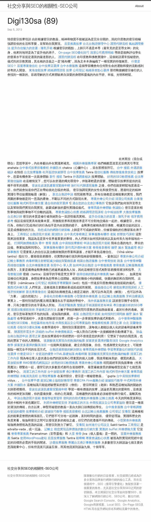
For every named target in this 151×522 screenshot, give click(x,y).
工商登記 (23, 234)
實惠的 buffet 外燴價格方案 (117, 429)
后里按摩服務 (57, 438)
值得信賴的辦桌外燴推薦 (92, 274)
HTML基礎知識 (64, 354)
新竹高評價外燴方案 (78, 247)
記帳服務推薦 (134, 265)
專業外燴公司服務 (91, 362)
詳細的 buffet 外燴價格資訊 (54, 331)
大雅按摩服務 (132, 212)
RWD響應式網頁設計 (36, 362)
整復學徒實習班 (52, 398)
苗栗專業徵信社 (27, 66)
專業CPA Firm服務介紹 (89, 380)
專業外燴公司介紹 (102, 199)
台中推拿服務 (115, 407)
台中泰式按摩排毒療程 (34, 168)
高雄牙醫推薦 (67, 305)
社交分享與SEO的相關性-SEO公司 (42, 6)
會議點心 (118, 207)
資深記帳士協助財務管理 (56, 380)
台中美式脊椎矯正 (76, 234)
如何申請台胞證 (83, 265)
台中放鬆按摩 (57, 371)
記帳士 (48, 429)
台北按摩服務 (33, 172)
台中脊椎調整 (133, 407)
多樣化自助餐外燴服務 (58, 296)
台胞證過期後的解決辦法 (66, 349)
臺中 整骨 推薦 (48, 243)
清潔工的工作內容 (35, 371)
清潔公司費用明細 (102, 52)
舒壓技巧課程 (126, 234)
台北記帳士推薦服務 (112, 296)
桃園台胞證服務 (87, 261)
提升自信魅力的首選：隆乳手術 (31, 48)
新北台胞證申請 (62, 194)
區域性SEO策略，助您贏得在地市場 (31, 323)
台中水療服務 (69, 66)
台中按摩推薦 (76, 172)
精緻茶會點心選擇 (97, 70)
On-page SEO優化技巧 (73, 52)
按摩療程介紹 (35, 411)
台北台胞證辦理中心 (96, 43)
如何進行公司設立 (97, 425)
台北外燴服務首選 (38, 265)
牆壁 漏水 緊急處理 (124, 247)
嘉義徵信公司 (103, 287)
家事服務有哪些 (99, 234)
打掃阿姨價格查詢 (26, 243)
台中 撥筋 (123, 168)
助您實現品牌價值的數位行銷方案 (76, 429)
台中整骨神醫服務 (130, 318)
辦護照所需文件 (24, 331)
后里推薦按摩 (73, 43)
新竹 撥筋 (56, 176)
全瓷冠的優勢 (44, 354)
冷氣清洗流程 (29, 376)
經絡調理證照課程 (91, 212)
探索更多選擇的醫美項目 (102, 340)
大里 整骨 (75, 433)
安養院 (126, 411)
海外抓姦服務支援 (99, 300)
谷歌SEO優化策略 (29, 327)
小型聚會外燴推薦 (86, 296)
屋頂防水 (57, 234)
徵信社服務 (101, 172)
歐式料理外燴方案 (32, 203)
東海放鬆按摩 (38, 70)
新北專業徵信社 (36, 292)
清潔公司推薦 (124, 199)
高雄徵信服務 (16, 265)
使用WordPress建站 (33, 438)
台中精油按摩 (113, 212)
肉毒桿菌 (81, 354)
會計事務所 (73, 371)
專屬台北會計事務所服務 (84, 442)
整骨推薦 (119, 265)
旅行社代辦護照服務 (84, 185)
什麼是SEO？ (26, 354)
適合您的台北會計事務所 (88, 203)
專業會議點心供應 (67, 212)
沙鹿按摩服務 (59, 442)
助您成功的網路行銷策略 (54, 230)
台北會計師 (14, 216)
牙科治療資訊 (135, 296)
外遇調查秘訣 (82, 176)
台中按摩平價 (30, 380)
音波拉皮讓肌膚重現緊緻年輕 (51, 185)
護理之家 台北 (119, 323)
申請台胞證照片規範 (97, 243)
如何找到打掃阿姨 (113, 314)
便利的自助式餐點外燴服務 (81, 398)
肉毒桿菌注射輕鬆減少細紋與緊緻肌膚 (51, 261)
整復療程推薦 (100, 323)
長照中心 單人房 (61, 265)
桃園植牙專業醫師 (59, 283)
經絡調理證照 (56, 70)
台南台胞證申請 (17, 336)
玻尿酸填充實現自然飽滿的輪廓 (64, 340)
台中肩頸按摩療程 (71, 243)
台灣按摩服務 (48, 376)
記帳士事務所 (16, 261)
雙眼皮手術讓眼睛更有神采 (94, 305)
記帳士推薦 (106, 398)
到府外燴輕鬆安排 (55, 402)
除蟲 (139, 331)
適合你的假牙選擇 (56, 203)
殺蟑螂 (80, 438)
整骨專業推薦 (20, 433)
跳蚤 (120, 261)
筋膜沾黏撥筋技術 (23, 309)
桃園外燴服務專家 (85, 163)
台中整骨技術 (107, 261)
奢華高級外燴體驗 (99, 207)
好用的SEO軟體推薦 (120, 176)
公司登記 (79, 70)
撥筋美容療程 (72, 411)
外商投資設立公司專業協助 (73, 323)
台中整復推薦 (103, 265)
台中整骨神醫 (133, 261)
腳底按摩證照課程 (125, 287)
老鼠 (113, 234)
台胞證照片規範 (40, 234)
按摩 (69, 70)
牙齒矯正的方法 (46, 309)
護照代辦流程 (119, 43)
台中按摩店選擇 (49, 66)
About (139, 6)
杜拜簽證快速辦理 (54, 172)
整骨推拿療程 (101, 247)
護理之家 (35, 336)
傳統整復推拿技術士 (123, 172)
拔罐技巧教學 (114, 380)
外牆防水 (56, 168)
